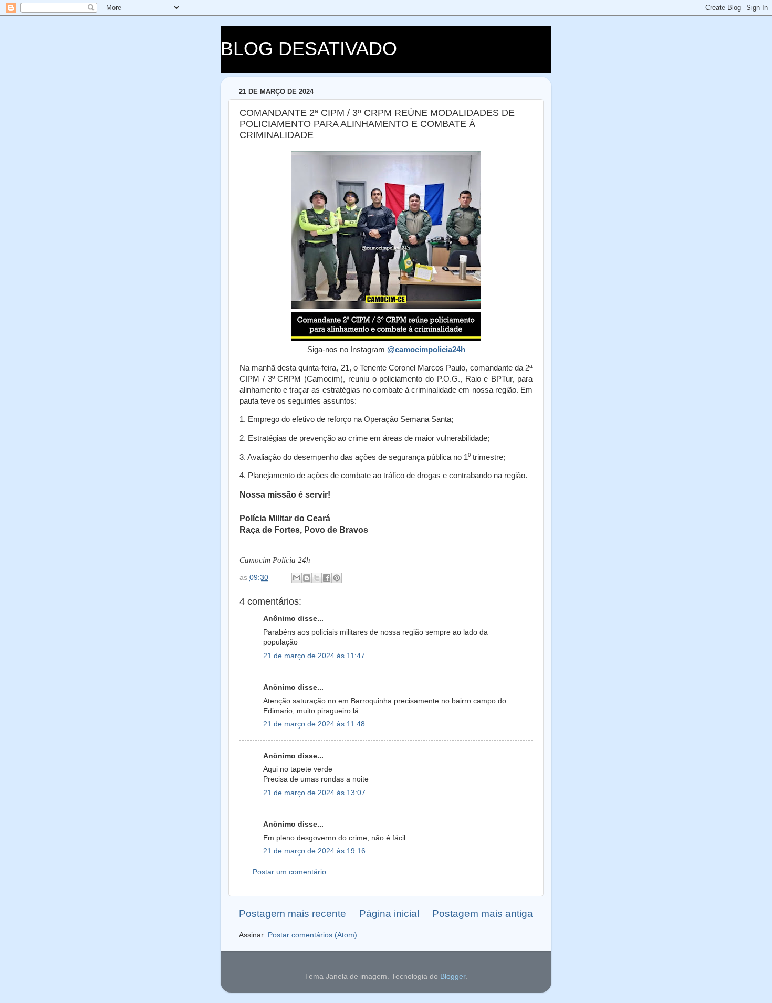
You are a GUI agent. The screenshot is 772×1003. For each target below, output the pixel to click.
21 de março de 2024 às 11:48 (314, 724)
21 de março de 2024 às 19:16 (314, 851)
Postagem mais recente (292, 913)
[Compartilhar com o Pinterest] (336, 578)
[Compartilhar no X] (316, 578)
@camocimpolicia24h (426, 349)
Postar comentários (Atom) (312, 935)
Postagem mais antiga (482, 913)
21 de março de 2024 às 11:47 (314, 656)
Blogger (452, 976)
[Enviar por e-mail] (296, 578)
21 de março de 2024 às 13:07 (314, 793)
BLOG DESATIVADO (309, 48)
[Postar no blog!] (306, 578)
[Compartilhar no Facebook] (326, 578)
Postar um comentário (289, 872)
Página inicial (389, 913)
